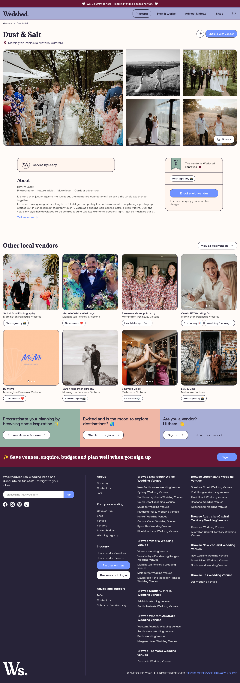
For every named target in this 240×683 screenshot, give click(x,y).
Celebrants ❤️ (74, 323)
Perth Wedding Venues (151, 636)
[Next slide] (53, 282)
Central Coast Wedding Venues (156, 521)
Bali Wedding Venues (204, 581)
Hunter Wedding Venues (152, 516)
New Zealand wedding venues (209, 555)
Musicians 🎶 (132, 398)
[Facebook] (5, 504)
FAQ (99, 493)
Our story (103, 483)
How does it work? (209, 435)
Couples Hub (105, 510)
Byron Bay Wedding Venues (154, 526)
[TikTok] (26, 504)
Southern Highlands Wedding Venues (160, 497)
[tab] (28, 306)
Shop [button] (219, 13)
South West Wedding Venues (155, 631)
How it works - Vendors (111, 553)
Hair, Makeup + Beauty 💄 (138, 323)
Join (69, 494)
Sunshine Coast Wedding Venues (211, 487)
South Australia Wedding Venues (157, 606)
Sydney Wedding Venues (152, 492)
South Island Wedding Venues (209, 560)
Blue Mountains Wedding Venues (157, 531)
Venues (101, 520)
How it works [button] (166, 13)
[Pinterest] (19, 504)
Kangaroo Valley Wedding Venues (158, 511)
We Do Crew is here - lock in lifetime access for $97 (120, 3)
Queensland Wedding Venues (209, 506)
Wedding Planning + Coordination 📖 (221, 323)
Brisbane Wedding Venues (207, 501)
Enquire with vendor (221, 33)
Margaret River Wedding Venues (157, 641)
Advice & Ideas (195, 13)
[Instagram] (12, 504)
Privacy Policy (225, 673)
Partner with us (113, 565)
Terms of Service (199, 673)
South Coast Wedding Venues (156, 501)
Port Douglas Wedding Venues (210, 492)
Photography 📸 (182, 178)
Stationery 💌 (192, 323)
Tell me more (25, 217)
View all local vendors (214, 245)
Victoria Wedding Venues (152, 551)
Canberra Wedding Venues (207, 527)
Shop (100, 515)
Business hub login (113, 575)
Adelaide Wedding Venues (153, 601)
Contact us (104, 488)
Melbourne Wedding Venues (154, 572)
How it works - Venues (110, 558)
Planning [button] (142, 13)
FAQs (100, 595)
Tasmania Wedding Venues (154, 661)
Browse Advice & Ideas (24, 435)
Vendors (7, 23)
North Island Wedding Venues (209, 565)
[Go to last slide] (8, 282)
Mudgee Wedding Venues (153, 506)
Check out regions (101, 435)
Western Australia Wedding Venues (159, 626)
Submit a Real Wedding (111, 605)
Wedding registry (107, 535)
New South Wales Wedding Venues (158, 487)
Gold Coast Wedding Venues (209, 497)
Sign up (173, 435)
